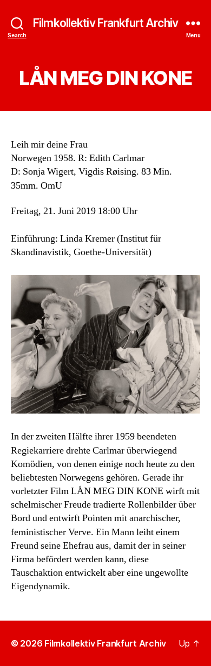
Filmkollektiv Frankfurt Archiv (105, 23)
